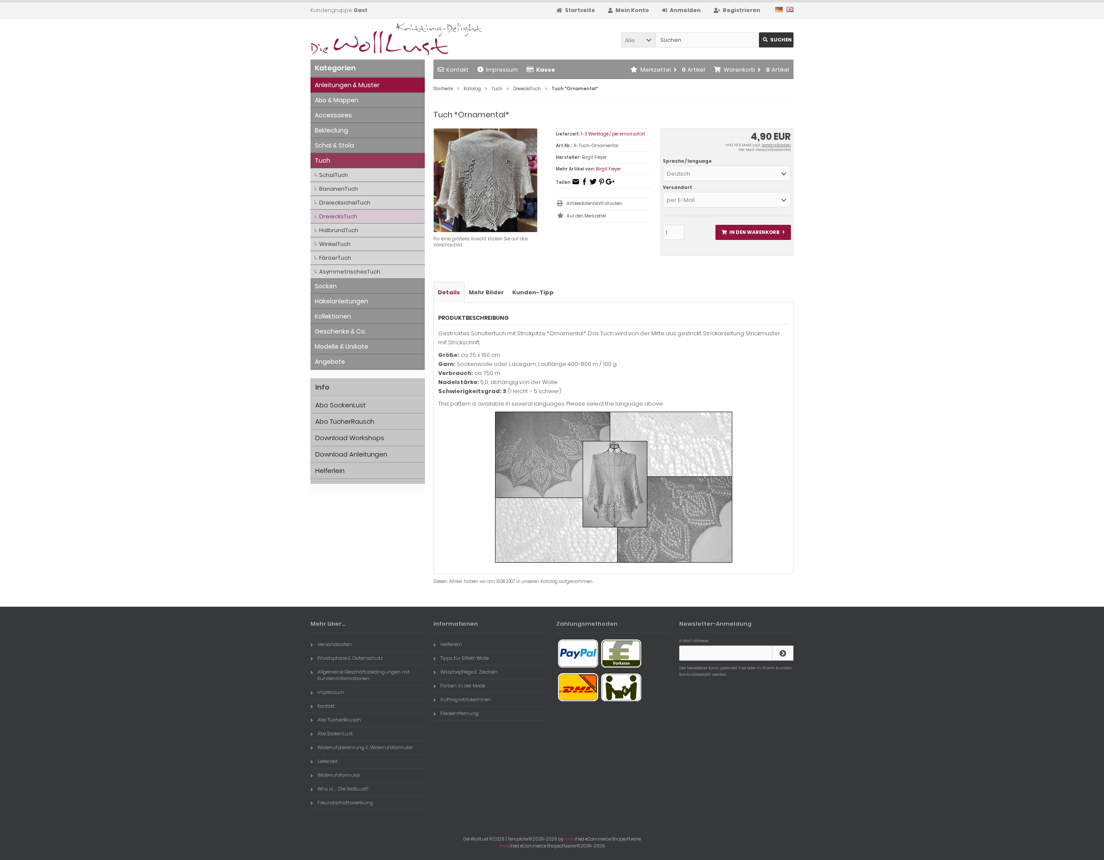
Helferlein (330, 470)
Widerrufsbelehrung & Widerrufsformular (365, 747)
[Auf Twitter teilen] (593, 184)
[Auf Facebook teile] (584, 184)
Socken (326, 286)
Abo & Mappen (336, 100)
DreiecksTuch (338, 216)
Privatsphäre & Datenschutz (350, 658)
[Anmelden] (782, 653)
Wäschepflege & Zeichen (469, 671)
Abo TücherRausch (344, 421)
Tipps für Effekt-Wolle (464, 658)
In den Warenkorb (753, 232)
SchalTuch (333, 175)
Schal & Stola (334, 145)
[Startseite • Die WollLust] (367, 39)
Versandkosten (776, 145)
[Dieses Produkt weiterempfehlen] (575, 184)
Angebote (330, 361)
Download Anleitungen (351, 454)
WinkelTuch (335, 244)
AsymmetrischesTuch (349, 272)
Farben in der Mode (462, 685)
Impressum (502, 70)
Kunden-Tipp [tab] (533, 292)
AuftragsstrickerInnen (465, 699)
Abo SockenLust (340, 405)
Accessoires (333, 115)
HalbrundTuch (338, 230)
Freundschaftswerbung (345, 802)
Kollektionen (333, 316)
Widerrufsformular (338, 775)
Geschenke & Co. (340, 331)
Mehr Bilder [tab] (486, 292)
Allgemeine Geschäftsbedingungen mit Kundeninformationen (363, 675)
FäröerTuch (335, 258)
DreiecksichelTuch (344, 202)
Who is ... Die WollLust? (342, 788)
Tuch (322, 160)
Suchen (776, 40)
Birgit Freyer (608, 169)
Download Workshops (349, 437)
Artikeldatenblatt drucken (594, 203)
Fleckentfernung (459, 713)
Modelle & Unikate (341, 346)
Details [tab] (449, 292)
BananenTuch (338, 189)
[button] (638, 39)
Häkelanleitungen (341, 301)
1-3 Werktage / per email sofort (613, 134)
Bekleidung (331, 130)
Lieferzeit (327, 761)
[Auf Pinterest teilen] (601, 184)
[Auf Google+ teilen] (610, 184)
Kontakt (457, 70)
